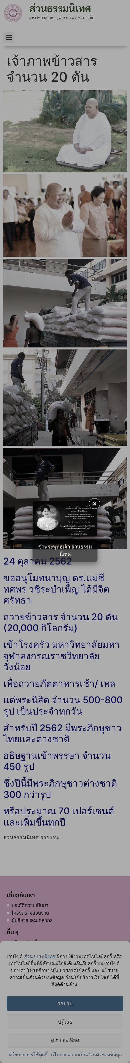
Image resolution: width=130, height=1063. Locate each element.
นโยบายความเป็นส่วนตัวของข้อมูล (86, 1054)
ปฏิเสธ (65, 1022)
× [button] (95, 503)
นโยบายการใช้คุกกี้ (27, 1054)
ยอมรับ (65, 1003)
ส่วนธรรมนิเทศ (39, 956)
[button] (8, 37)
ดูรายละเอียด (65, 1040)
